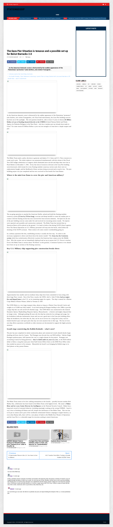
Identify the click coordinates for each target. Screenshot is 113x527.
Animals (84, 84)
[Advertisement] (39, 34)
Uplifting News (79, 90)
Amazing (78, 84)
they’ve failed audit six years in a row (45, 339)
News (47, 18)
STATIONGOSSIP (16, 9)
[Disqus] (39, 486)
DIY (86, 86)
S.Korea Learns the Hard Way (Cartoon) (20, 74)
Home (104, 522)
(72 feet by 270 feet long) (26, 216)
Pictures (91, 88)
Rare (95, 88)
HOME (57, 14)
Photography (84, 88)
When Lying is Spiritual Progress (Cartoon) (31, 18)
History (95, 86)
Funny (90, 86)
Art (89, 84)
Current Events (80, 86)
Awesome (93, 84)
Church (99, 84)
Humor (100, 86)
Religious (100, 88)
